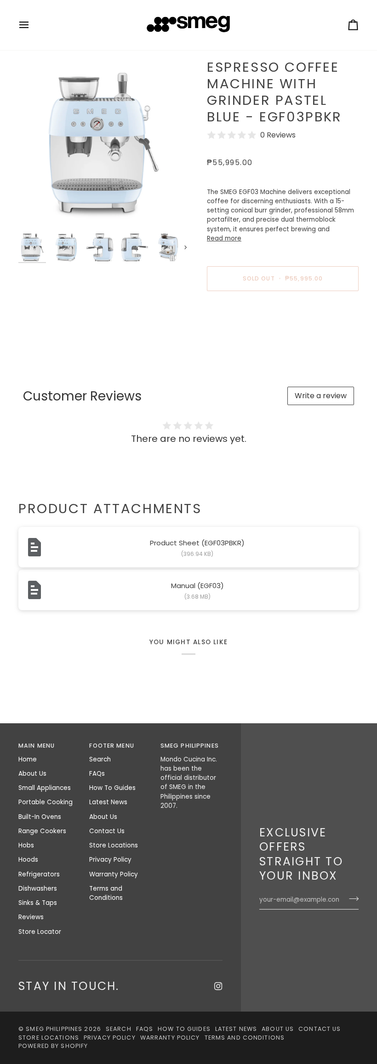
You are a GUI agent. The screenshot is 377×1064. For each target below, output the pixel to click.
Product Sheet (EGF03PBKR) (197, 543)
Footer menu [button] (111, 745)
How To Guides (112, 788)
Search (100, 759)
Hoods (28, 859)
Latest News (108, 802)
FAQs (97, 773)
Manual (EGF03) (197, 585)
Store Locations (113, 845)
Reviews (31, 917)
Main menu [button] (36, 745)
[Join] (351, 899)
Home (27, 759)
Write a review (321, 395)
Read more (224, 238)
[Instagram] (218, 986)
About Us (32, 773)
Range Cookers (42, 831)
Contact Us (107, 831)
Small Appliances (44, 788)
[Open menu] (32, 25)
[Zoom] (103, 144)
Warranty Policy (113, 874)
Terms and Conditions (106, 893)
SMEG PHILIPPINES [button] (189, 745)
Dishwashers (37, 888)
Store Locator (39, 931)
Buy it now (283, 310)
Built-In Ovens (39, 816)
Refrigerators (39, 874)
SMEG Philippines (54, 1029)
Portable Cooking (45, 802)
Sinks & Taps (37, 902)
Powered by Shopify (53, 1046)
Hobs (26, 845)
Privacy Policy (110, 859)
